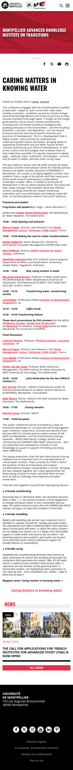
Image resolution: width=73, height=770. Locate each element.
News (35, 101)
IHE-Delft (42, 326)
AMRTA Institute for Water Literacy (32, 252)
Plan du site (36, 760)
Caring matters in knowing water (36, 590)
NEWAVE (12, 326)
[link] (44, 64)
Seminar (44, 101)
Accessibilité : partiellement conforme (36, 748)
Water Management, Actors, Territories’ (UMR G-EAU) (32, 229)
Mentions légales (36, 741)
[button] (59, 64)
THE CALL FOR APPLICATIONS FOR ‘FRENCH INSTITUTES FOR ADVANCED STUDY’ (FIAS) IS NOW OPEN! (35, 652)
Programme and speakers (15, 202)
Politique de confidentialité (36, 754)
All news (36, 668)
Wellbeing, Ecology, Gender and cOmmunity (29, 323)
